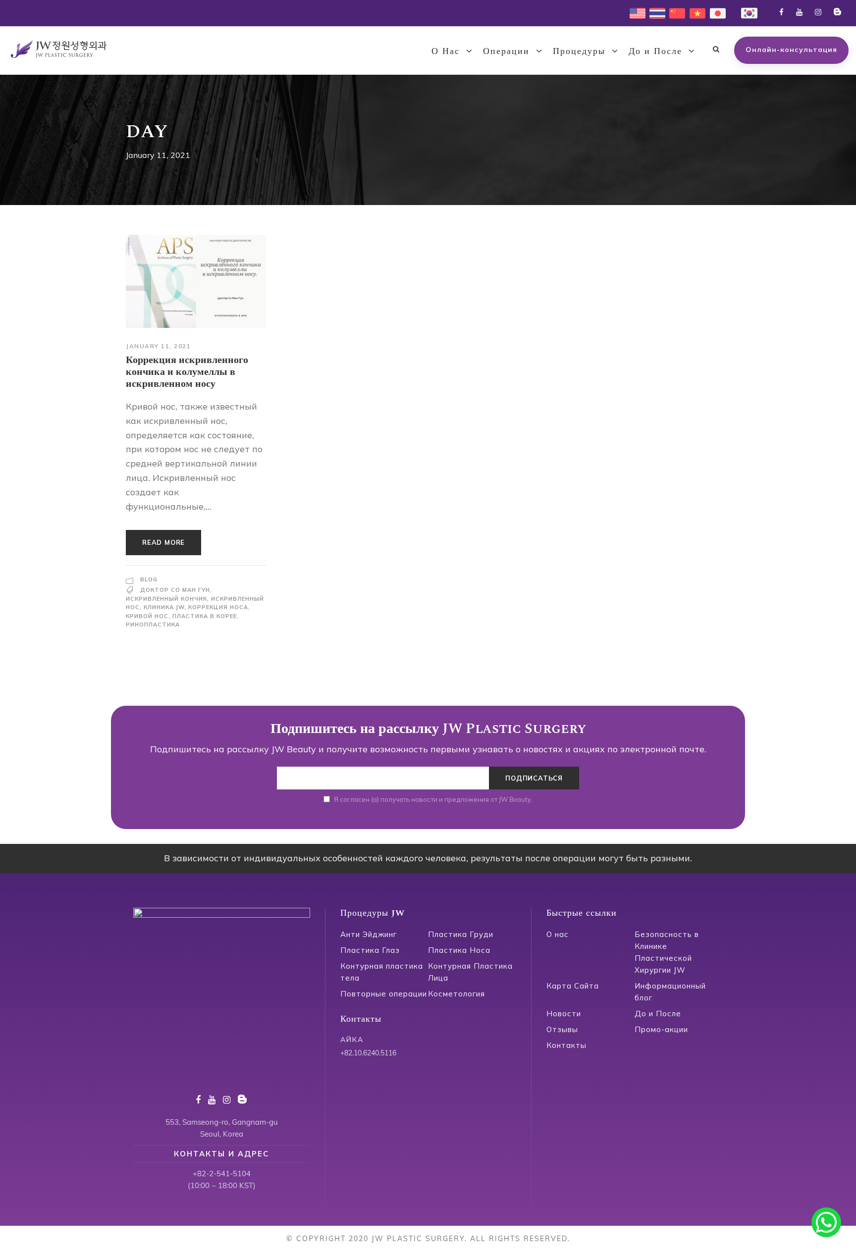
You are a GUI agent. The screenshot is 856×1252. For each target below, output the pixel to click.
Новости (563, 1013)
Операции (506, 51)
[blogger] (837, 12)
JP (713, 12)
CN (674, 12)
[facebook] (781, 12)
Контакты (566, 1045)
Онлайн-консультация (791, 49)
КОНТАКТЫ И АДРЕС (221, 1153)
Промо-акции (661, 1029)
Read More (163, 542)
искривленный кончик (166, 598)
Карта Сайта (572, 986)
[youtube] (799, 12)
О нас (557, 934)
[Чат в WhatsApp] (826, 1222)
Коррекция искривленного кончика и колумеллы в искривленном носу (187, 372)
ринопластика (153, 624)
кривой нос (147, 616)
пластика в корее (204, 616)
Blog (149, 579)
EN (635, 12)
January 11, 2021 (158, 346)
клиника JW (164, 607)
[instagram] (818, 12)
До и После (655, 51)
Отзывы (562, 1029)
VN (695, 12)
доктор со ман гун (175, 589)
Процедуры (579, 51)
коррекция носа (218, 607)
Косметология (456, 993)
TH (654, 12)
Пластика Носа (459, 950)
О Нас (445, 51)
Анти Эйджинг (368, 934)
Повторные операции (383, 993)
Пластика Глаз (370, 950)
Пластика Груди (460, 934)
